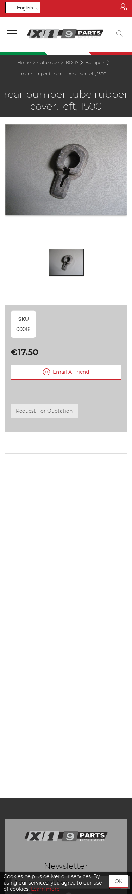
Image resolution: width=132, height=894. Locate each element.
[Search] (120, 34)
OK (118, 881)
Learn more (45, 889)
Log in (123, 8)
